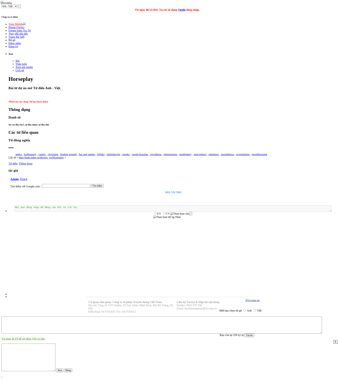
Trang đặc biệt (16, 36)
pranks (126, 154)
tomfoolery (185, 154)
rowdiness (156, 154)
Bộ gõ (11, 40)
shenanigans (170, 154)
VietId (181, 9)
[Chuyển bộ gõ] (2, 2)
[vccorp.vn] (253, 300)
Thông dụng (25, 163)
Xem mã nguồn (24, 67)
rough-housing (140, 154)
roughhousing (259, 154)
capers (42, 154)
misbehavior (113, 154)
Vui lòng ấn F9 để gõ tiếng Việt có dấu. (23, 338)
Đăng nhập (14, 43)
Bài (17, 60)
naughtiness (227, 154)
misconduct (200, 154)
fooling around (68, 154)
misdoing (214, 154)
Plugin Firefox (16, 27)
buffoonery (30, 154)
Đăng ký (13, 46)
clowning (53, 154)
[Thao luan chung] (181, 213)
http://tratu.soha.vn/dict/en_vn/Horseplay (41, 157)
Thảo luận (21, 63)
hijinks (101, 154)
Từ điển (12, 163)
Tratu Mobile (15, 24)
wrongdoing (243, 154)
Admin (14, 179)
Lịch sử (20, 70)
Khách (23, 179)
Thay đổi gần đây (18, 33)
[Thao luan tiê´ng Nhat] (167, 217)
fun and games (87, 154)
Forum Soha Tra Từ (19, 30)
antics (19, 154)
